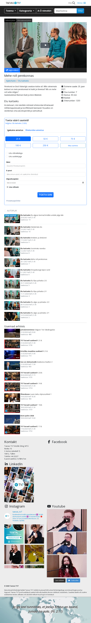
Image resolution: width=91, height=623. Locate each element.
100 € (18, 145)
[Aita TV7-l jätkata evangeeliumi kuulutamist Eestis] (14, 534)
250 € (45, 145)
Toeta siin (45, 194)
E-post (9, 170)
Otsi (80, 10)
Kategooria (25, 10)
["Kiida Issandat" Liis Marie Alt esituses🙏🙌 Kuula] (14, 554)
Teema (10, 10)
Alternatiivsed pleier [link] (24, 20)
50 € (45, 138)
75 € (73, 138)
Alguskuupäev (12, 179)
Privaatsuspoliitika (13, 201)
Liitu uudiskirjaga (15, 156)
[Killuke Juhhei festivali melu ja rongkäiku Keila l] (34, 554)
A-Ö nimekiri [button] (44, 10)
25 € (18, 138)
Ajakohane (11, 80)
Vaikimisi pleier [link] (10, 20)
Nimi (8, 162)
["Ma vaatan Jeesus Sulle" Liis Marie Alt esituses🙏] (34, 534)
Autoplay (12, 210)
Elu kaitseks (23, 80)
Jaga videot (13, 70)
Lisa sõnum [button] (13, 187)
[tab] (15, 130)
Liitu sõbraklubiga (16, 153)
